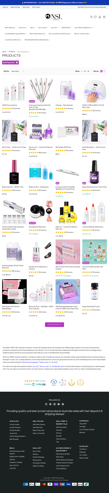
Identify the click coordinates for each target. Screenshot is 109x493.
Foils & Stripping (38, 457)
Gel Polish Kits (37, 427)
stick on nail (44, 366)
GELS (12, 448)
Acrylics (22, 27)
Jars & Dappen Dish (63, 466)
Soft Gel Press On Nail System (17, 452)
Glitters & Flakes (38, 466)
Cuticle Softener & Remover (92, 227)
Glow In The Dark (38, 433)
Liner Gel (13, 468)
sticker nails (43, 362)
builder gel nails (58, 366)
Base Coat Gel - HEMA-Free (12, 187)
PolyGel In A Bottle (16, 462)
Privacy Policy (57, 480)
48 (88, 71)
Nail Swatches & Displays (64, 460)
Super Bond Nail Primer (91, 306)
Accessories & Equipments (15, 34)
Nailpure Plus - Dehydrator (39, 187)
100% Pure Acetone (9, 105)
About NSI (82, 424)
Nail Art (54, 27)
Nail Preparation (61, 427)
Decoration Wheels (39, 463)
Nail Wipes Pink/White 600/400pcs (10, 307)
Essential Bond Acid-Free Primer (94, 187)
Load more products (54, 324)
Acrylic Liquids (14, 424)
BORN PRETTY (66, 27)
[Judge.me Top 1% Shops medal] (71, 382)
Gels (32, 27)
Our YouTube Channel (86, 429)
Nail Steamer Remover (37, 227)
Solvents (59, 430)
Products (12, 51)
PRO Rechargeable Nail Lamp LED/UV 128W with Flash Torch (67, 307)
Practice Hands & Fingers (64, 463)
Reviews (82, 432)
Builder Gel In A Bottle (17, 456)
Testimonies (26, 7)
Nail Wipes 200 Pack (63, 147)
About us (5, 7)
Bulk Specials (14, 439)
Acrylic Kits (13, 433)
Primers (58, 433)
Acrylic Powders (15, 427)
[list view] (104, 71)
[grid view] (101, 71)
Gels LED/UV (14, 465)
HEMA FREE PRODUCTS (37, 34)
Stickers (35, 454)
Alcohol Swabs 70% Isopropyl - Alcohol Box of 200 (13, 228)
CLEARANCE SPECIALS (12, 40)
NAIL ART (37, 448)
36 (85, 71)
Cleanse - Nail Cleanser (64, 105)
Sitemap (65, 480)
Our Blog (82, 427)
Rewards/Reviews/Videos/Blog (37, 40)
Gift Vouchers (36, 7)
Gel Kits (12, 459)
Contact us (83, 449)
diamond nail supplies (30, 362)
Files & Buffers (61, 439)
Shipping (82, 452)
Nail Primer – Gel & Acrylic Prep (14, 147)
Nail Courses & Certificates (59, 34)
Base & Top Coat (38, 430)
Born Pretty (36, 451)
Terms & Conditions (45, 480)
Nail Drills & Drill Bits (63, 454)
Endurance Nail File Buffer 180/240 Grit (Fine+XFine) (65, 188)
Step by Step (83, 458)
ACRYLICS (14, 421)
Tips (57, 442)
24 (81, 71)
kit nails (54, 362)
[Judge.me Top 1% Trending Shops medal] (80, 382)
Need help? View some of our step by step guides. (92, 7)
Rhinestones (37, 460)
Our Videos (83, 455)
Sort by (6, 71)
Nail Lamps (60, 457)
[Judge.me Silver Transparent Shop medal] (62, 382)
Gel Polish (42, 27)
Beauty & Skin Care (81, 34)
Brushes (59, 436)
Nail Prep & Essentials (83, 27)
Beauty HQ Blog (15, 7)
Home (4, 51)
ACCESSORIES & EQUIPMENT (63, 449)
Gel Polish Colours (39, 424)
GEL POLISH (38, 421)
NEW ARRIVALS (10, 27)
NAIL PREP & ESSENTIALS (62, 422)
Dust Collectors (61, 469)
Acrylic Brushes (15, 430)
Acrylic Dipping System (17, 436)
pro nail (35, 366)
